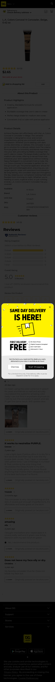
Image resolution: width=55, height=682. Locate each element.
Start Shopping (36, 367)
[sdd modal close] (50, 307)
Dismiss (15, 367)
